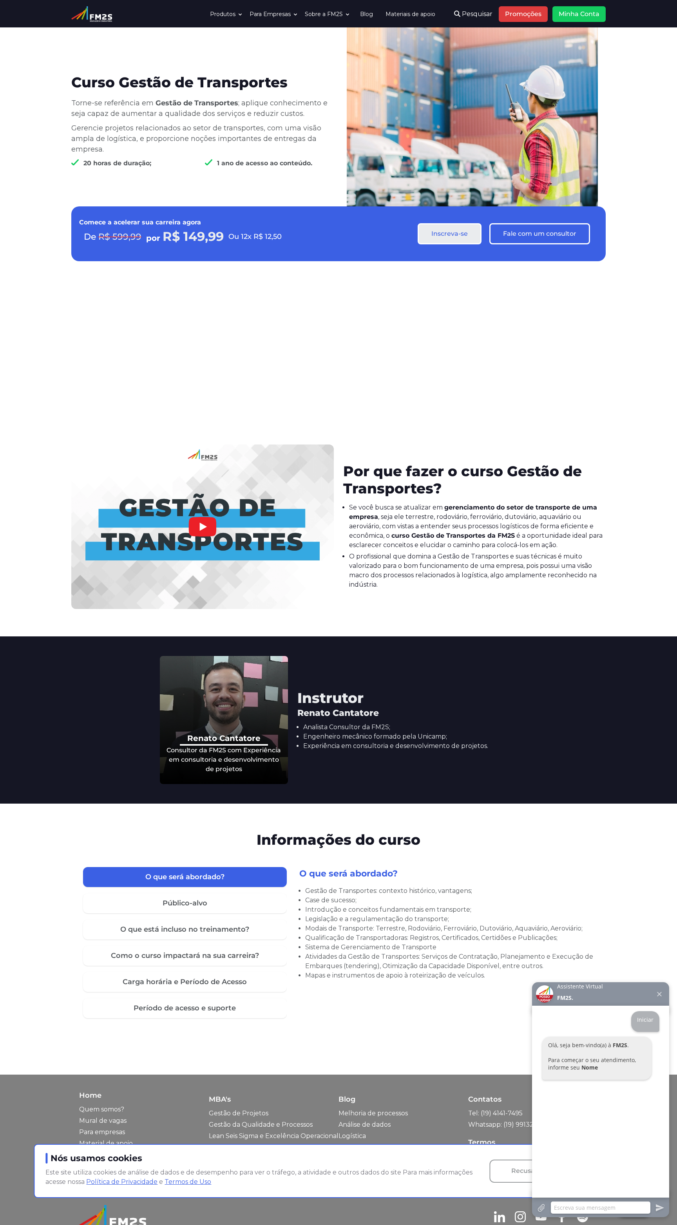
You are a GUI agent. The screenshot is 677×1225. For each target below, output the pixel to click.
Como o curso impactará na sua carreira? (185, 955)
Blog (366, 14)
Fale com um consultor (539, 233)
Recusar (524, 1170)
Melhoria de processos (373, 1113)
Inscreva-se (449, 233)
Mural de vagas (103, 1120)
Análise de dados (364, 1124)
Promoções (523, 14)
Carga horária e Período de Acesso (185, 981)
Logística (352, 1136)
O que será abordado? (184, 877)
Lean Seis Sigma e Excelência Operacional (273, 1136)
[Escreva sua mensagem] (600, 1208)
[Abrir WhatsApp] (19, 1205)
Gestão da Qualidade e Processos (261, 1124)
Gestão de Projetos (238, 1113)
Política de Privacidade (121, 1181)
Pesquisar (476, 14)
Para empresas (102, 1132)
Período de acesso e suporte (185, 1008)
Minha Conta (579, 14)
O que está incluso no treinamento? (184, 929)
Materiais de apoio (410, 14)
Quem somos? (101, 1109)
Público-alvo (185, 903)
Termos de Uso (188, 1181)
